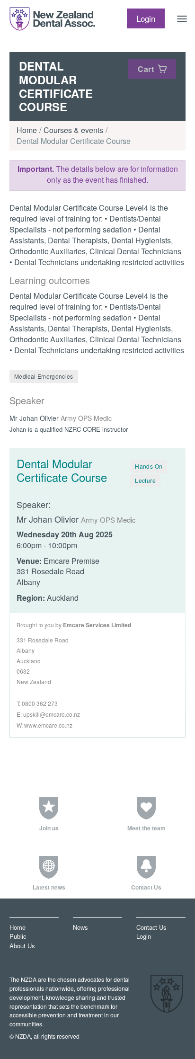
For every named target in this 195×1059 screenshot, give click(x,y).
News (80, 927)
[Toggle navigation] (182, 19)
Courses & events (73, 130)
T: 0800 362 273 (37, 703)
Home (27, 130)
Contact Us (151, 927)
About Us (22, 945)
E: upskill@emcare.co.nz (48, 714)
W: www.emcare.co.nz (44, 725)
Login (143, 936)
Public (17, 936)
